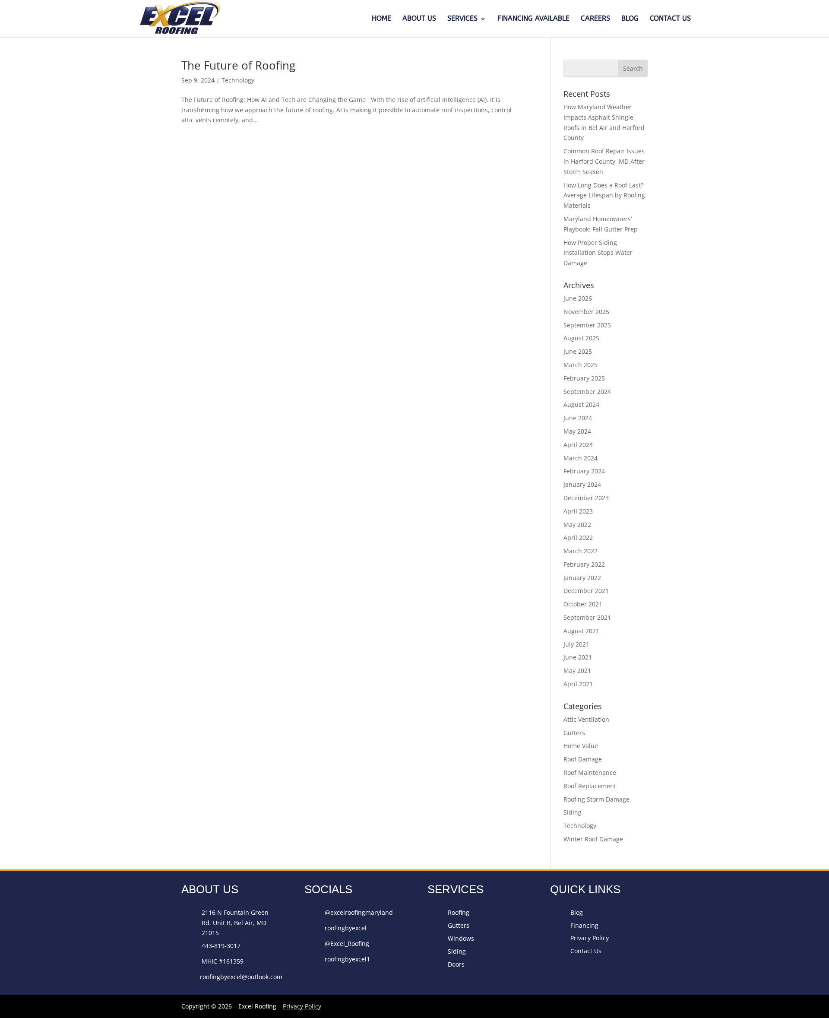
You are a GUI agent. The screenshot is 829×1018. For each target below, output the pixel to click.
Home (381, 19)
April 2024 (578, 445)
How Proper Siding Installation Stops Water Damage (598, 252)
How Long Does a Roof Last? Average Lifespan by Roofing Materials (604, 195)
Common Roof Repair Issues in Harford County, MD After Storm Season (604, 161)
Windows (461, 938)
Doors (456, 964)
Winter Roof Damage (593, 839)
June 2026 (577, 298)
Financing (584, 925)
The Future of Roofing (238, 65)
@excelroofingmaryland (359, 912)
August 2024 (581, 404)
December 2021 (586, 591)
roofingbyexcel (346, 928)
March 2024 (580, 458)
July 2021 (576, 644)
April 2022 (578, 537)
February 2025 (584, 378)
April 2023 (578, 511)
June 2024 (577, 418)
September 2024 (587, 391)
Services (462, 19)
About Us (419, 19)
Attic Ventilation (586, 719)
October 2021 (582, 604)
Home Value (580, 746)
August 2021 (581, 631)
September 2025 (587, 325)
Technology (237, 80)
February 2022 (584, 564)
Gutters (574, 733)
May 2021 (577, 670)
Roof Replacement (589, 786)
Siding (572, 812)
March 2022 (580, 551)
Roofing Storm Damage (596, 799)
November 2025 (586, 312)
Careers (595, 19)
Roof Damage (582, 759)
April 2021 (578, 684)
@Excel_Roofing (347, 943)
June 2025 (577, 351)
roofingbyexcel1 (347, 959)
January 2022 (582, 578)
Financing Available (533, 19)
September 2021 (587, 617)
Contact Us (670, 19)
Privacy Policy (589, 938)
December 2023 (586, 498)
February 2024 (584, 471)
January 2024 (582, 484)
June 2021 (577, 657)
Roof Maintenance (589, 772)
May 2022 (577, 524)
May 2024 (577, 431)
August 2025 (581, 338)
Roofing (458, 912)
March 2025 (580, 365)
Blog (630, 19)
